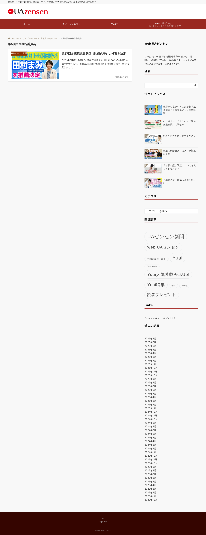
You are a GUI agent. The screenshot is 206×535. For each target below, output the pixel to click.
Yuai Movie (152, 266)
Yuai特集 (156, 284)
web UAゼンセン (163, 247)
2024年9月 (150, 422)
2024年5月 (150, 437)
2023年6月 (150, 477)
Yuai (178, 258)
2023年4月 (150, 485)
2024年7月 (150, 430)
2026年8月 (150, 338)
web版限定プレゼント (156, 259)
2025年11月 (151, 371)
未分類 (184, 286)
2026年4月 (150, 353)
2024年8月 (150, 426)
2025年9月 (150, 378)
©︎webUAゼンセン (102, 530)
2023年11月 (151, 459)
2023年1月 (150, 496)
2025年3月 (150, 400)
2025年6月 (150, 389)
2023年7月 (150, 474)
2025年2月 (150, 404)
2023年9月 (150, 466)
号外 (173, 286)
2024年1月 (150, 452)
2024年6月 (150, 433)
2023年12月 (151, 455)
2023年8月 (150, 470)
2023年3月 (150, 488)
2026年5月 (150, 349)
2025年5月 (150, 393)
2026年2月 (150, 360)
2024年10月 (151, 419)
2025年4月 (150, 397)
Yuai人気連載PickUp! (168, 274)
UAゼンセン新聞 (165, 236)
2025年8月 (150, 382)
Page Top (103, 522)
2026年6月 (150, 345)
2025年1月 (150, 408)
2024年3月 (150, 444)
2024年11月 (151, 415)
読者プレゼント (161, 294)
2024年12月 (151, 411)
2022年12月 (151, 499)
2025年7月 (150, 386)
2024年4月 (150, 441)
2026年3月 (150, 356)
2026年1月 (150, 364)
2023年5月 (150, 481)
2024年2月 (150, 448)
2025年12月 (151, 367)
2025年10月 (151, 375)
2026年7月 (150, 342)
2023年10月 (151, 463)
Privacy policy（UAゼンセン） (160, 318)
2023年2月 (150, 492)
